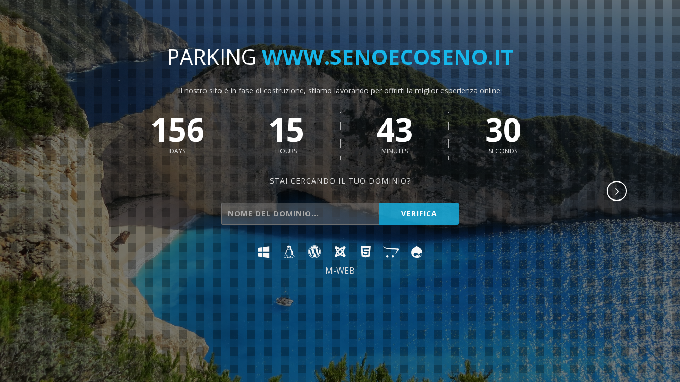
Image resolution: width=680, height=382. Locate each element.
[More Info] (617, 192)
